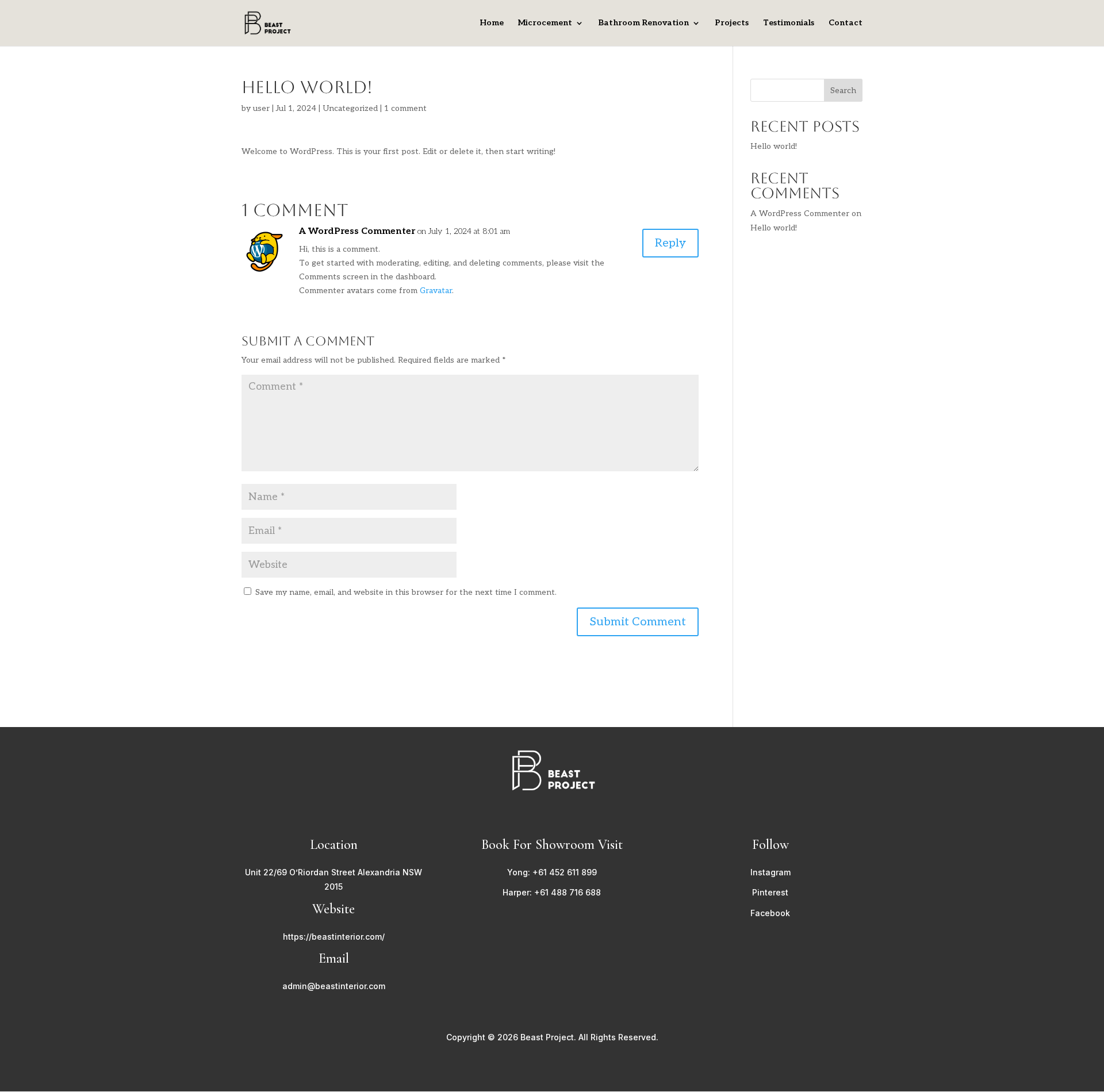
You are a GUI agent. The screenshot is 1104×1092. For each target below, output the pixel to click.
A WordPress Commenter (357, 231)
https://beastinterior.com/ (334, 936)
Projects (732, 23)
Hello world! (773, 146)
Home (492, 23)
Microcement (545, 23)
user (261, 108)
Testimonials (788, 23)
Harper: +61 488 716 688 (552, 892)
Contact (845, 23)
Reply (670, 243)
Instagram (770, 872)
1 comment (405, 108)
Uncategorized (350, 108)
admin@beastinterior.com (333, 986)
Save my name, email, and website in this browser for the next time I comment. (406, 592)
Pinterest (770, 892)
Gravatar (436, 290)
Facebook (770, 913)
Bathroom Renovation (643, 23)
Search (843, 90)
